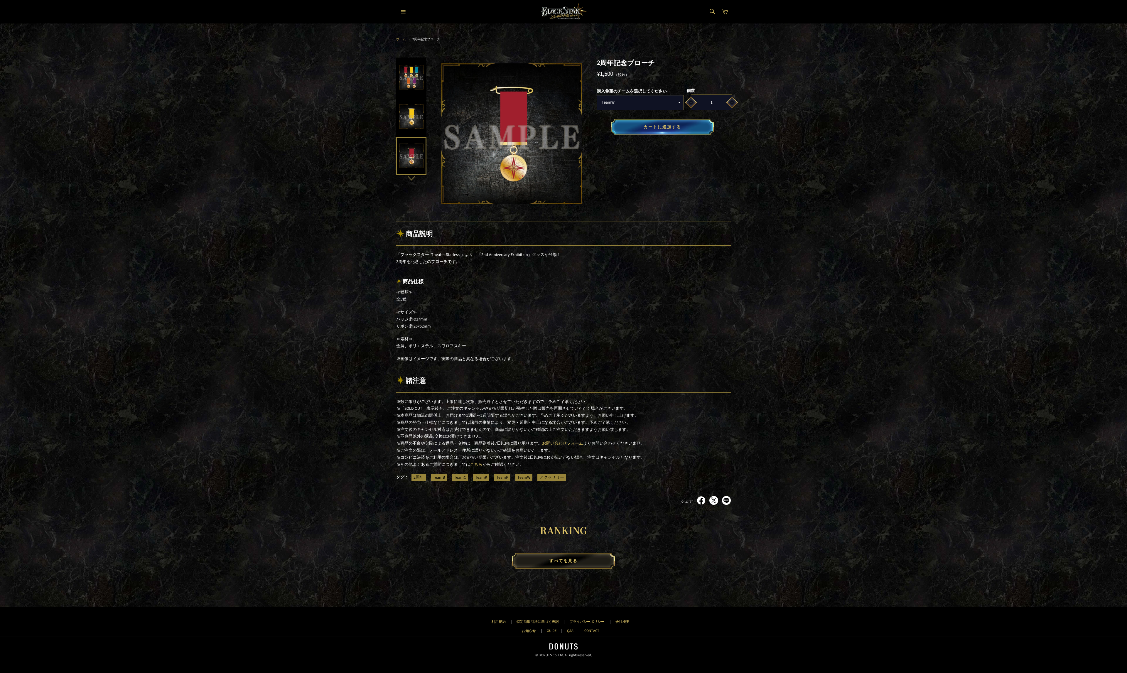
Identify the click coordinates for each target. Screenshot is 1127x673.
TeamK (481, 477)
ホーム (401, 39)
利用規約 (499, 621)
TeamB (439, 477)
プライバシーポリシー (587, 621)
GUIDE (551, 630)
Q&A (570, 630)
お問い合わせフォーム (562, 443)
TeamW (523, 477)
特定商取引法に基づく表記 (538, 621)
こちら (476, 465)
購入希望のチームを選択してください (632, 91)
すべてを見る (563, 561)
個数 (691, 91)
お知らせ (529, 630)
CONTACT (591, 630)
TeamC (460, 477)
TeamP (502, 477)
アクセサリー (551, 477)
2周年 (419, 477)
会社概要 (622, 621)
